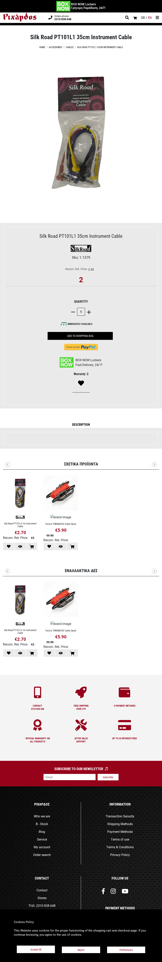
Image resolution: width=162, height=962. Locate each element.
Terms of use (120, 839)
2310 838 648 (46, 905)
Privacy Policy (120, 855)
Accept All (35, 949)
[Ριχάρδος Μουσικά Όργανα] (20, 17)
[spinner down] (74, 311)
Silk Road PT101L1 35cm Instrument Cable (100, 47)
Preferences (126, 950)
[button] (81, 424)
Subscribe (108, 777)
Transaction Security (120, 816)
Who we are (42, 816)
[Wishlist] (81, 383)
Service (42, 839)
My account (42, 847)
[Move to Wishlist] (8, 546)
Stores (42, 898)
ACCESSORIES (55, 47)
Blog (42, 831)
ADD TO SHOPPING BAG (80, 336)
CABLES (69, 47)
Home (42, 47)
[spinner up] (88, 311)
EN (150, 17)
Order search (42, 855)
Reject (81, 950)
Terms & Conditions (120, 847)
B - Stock (42, 824)
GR (143, 17)
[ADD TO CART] (31, 546)
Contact (42, 890)
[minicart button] (135, 18)
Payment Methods (120, 831)
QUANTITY (81, 301)
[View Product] (20, 546)
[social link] (103, 892)
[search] (127, 18)
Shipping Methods (120, 824)
